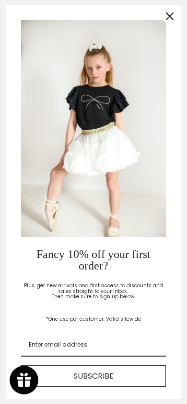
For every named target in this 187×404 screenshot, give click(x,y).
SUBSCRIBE (93, 376)
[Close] (169, 16)
